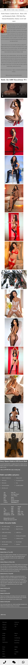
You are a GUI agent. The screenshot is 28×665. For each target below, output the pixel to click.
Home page (4, 622)
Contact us (4, 624)
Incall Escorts (16, 640)
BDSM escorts (3, 638)
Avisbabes (11, 7)
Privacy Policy (3, 647)
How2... (3, 651)
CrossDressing (17, 637)
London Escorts (3, 634)
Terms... (3, 653)
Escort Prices (16, 642)
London (17, 7)
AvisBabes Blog (16, 652)
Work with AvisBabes (4, 628)
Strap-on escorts (16, 634)
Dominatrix (21, 10)
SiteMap (16, 647)
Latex (16, 10)
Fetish (12, 10)
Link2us (3, 656)
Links (15, 649)
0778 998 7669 (14, 2)
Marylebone (14, 502)
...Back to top (3, 614)
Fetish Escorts (5, 642)
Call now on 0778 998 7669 (16, 624)
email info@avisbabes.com (14, 4)
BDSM (9, 10)
